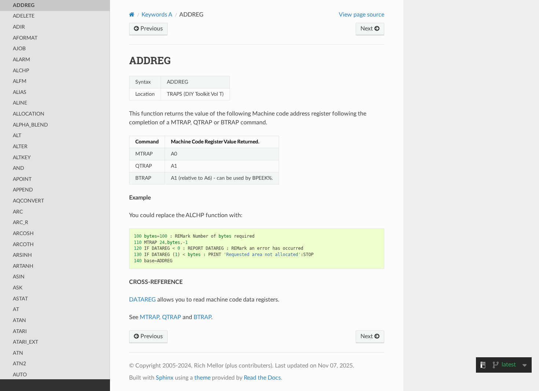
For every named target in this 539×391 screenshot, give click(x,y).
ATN (18, 353)
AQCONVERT (28, 201)
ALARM (21, 59)
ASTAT (20, 299)
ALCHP (21, 70)
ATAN (19, 320)
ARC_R (20, 222)
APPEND (23, 190)
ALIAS (19, 92)
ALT (17, 135)
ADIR (19, 27)
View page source (361, 15)
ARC (18, 212)
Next (367, 29)
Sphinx (164, 378)
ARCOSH (23, 233)
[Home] (132, 14)
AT (16, 309)
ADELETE (23, 16)
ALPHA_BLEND (30, 125)
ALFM (19, 81)
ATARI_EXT (25, 342)
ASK (17, 287)
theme (202, 378)
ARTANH (23, 266)
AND (18, 168)
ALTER (20, 146)
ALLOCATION (28, 114)
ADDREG (23, 5)
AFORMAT (25, 38)
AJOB (19, 48)
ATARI (20, 331)
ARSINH (22, 255)
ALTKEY (22, 157)
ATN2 (19, 363)
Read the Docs (262, 378)
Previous (151, 29)
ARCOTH (23, 244)
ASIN (19, 276)
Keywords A (157, 15)
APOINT (22, 179)
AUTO (20, 374)
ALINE (20, 103)
